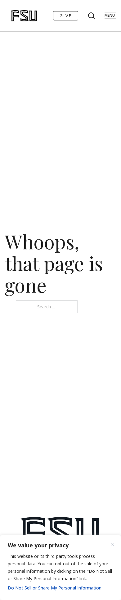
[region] (60, 567)
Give (66, 16)
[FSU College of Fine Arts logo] (16, 16)
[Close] (114, 544)
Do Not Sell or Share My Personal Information (54, 588)
